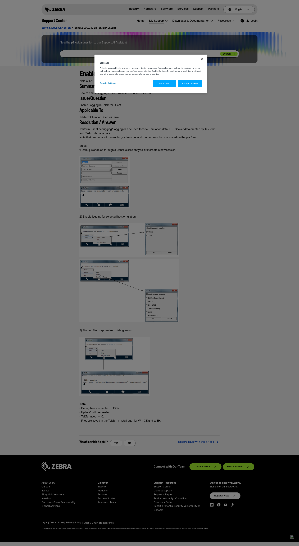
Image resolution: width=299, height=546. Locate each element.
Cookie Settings (108, 83)
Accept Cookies (190, 83)
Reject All (164, 83)
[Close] (202, 59)
